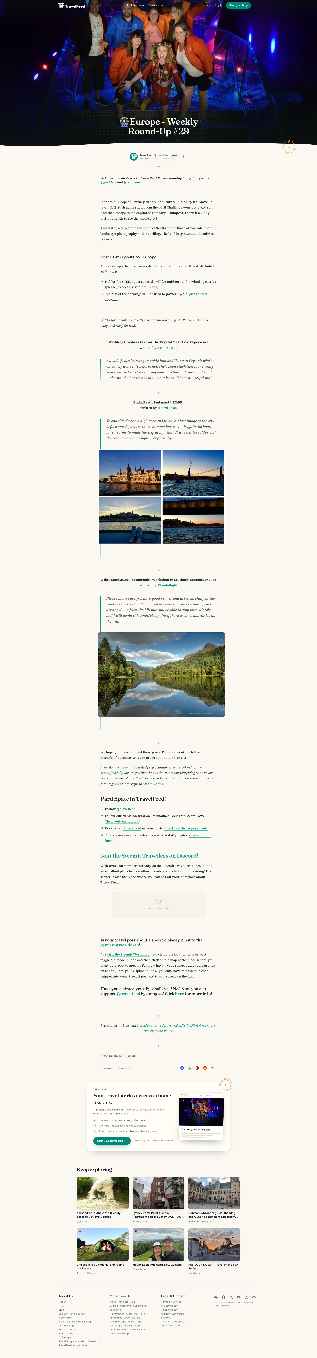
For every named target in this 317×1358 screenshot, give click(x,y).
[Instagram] (246, 1297)
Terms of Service (171, 1301)
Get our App (66, 1325)
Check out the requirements (186, 828)
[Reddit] (205, 1067)
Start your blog (238, 5)
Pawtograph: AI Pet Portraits (127, 1313)
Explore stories (135, 5)
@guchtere (108, 182)
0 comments (123, 1068)
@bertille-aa (167, 408)
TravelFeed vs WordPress (74, 1345)
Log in (218, 5)
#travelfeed (155, 784)
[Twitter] (190, 1067)
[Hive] (216, 1297)
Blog (61, 1309)
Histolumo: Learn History (125, 1317)
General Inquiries (171, 1325)
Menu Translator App (122, 1301)
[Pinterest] (197, 1067)
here (179, 993)
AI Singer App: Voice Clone (126, 1321)
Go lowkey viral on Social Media (129, 1329)
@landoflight (167, 585)
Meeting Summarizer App (125, 1325)
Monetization (67, 1329)
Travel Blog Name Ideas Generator (79, 1341)
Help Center (66, 1333)
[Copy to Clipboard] (212, 1068)
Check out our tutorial (122, 821)
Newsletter (66, 1317)
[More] (256, 5)
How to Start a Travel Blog (75, 1321)
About (62, 1301)
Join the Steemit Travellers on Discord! (149, 855)
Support (166, 1317)
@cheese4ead (167, 347)
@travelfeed (197, 294)
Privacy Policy (169, 1305)
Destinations (156, 5)
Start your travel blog (110, 1140)
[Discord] (254, 1297)
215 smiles (107, 1068)
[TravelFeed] (71, 5)
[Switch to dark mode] (208, 5)
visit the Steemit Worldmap (128, 954)
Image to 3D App (120, 1333)
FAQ (61, 1305)
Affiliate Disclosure (172, 1313)
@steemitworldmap (119, 944)
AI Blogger (65, 1337)
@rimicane (132, 182)
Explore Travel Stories (72, 1313)
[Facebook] (182, 1067)
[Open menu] (184, 156)
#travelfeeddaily (111, 773)
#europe (132, 1056)
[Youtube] (239, 1297)
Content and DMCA (173, 1321)
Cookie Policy (169, 1309)
